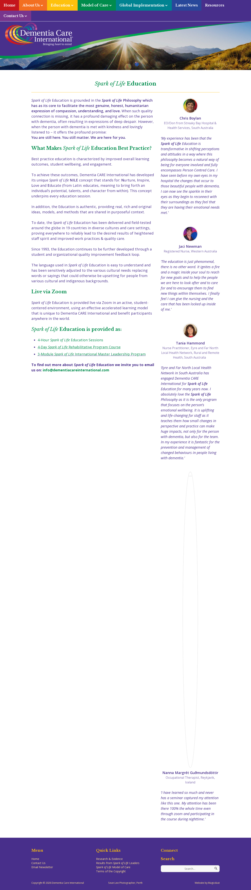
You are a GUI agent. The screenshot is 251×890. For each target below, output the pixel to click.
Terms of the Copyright (111, 871)
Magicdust (214, 882)
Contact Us (14, 16)
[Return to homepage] (126, 34)
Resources (214, 5)
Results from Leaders (117, 863)
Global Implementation (141, 5)
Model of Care (95, 5)
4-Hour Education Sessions (70, 340)
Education (60, 5)
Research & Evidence (109, 859)
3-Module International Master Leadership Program (92, 354)
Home (9, 5)
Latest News (186, 5)
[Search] (216, 868)
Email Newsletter (42, 867)
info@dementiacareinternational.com (76, 370)
